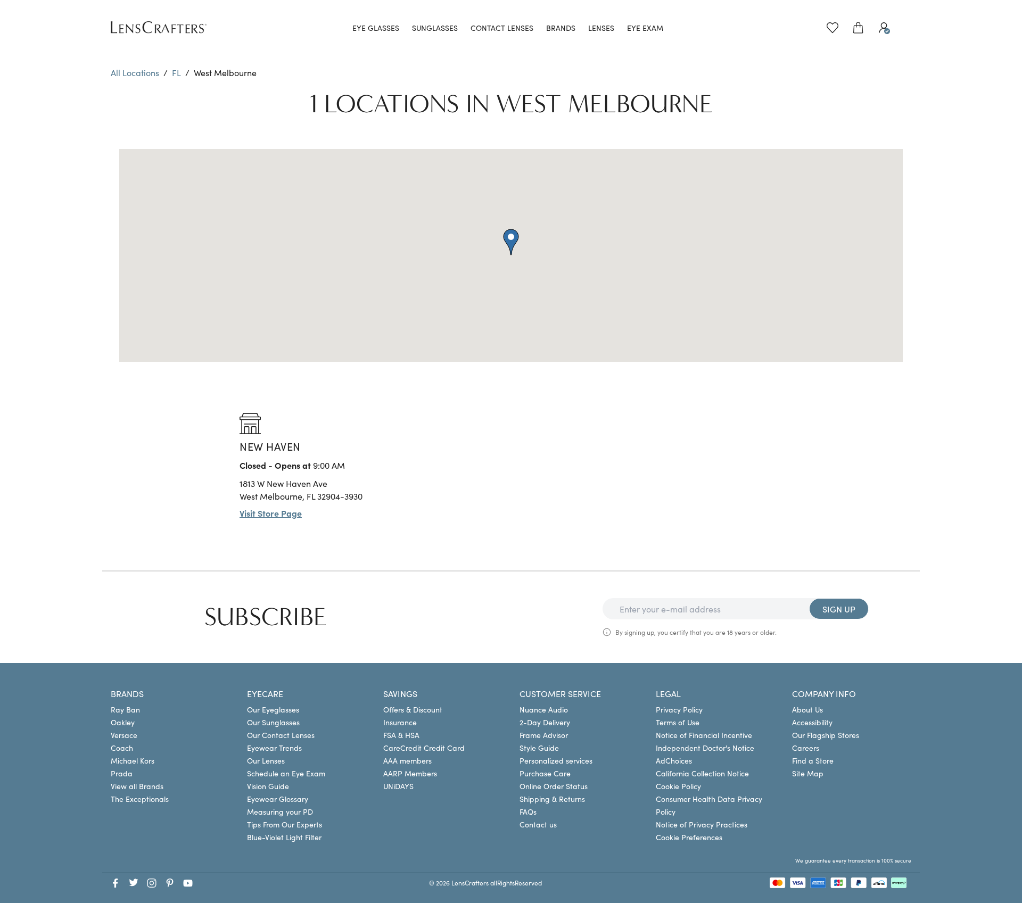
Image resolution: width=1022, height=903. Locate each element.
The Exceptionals (140, 798)
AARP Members (410, 773)
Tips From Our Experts (284, 824)
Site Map (807, 773)
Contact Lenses (502, 27)
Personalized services (556, 760)
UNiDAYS (398, 786)
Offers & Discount (412, 709)
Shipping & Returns (552, 798)
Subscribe (265, 617)
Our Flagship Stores (825, 735)
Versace (124, 735)
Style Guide (539, 747)
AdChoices (674, 760)
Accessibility (812, 722)
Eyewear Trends (274, 747)
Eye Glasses (375, 27)
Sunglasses (435, 27)
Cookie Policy (678, 786)
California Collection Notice (702, 773)
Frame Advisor (544, 735)
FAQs (528, 811)
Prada (122, 773)
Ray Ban (125, 709)
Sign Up (838, 609)
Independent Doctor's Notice (705, 747)
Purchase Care (545, 773)
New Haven (270, 445)
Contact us (538, 824)
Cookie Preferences (689, 837)
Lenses (601, 27)
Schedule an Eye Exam (286, 773)
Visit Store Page (271, 513)
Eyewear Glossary (277, 798)
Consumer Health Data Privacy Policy (709, 805)
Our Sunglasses (273, 722)
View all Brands (137, 786)
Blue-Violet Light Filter (284, 837)
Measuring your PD (280, 811)
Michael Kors (132, 760)
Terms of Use (677, 722)
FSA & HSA (401, 735)
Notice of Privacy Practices (701, 824)
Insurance (400, 722)
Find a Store (813, 760)
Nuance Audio (544, 709)
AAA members (407, 760)
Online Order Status (554, 786)
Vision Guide (268, 786)
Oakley (123, 722)
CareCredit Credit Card (424, 747)
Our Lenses (266, 760)
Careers (805, 747)
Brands (560, 27)
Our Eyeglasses (273, 709)
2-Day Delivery (545, 722)
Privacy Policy (679, 709)
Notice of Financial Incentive (704, 735)
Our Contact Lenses (281, 735)
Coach (122, 747)
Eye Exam (645, 27)
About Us (807, 709)
